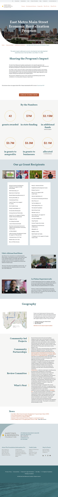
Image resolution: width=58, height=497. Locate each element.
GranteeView (23, 1)
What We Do (53, 6)
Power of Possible (34, 1)
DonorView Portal (33, 452)
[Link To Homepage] (7, 6)
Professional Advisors (31, 6)
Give (28, 1)
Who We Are (46, 6)
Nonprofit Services (6, 455)
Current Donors (18, 449)
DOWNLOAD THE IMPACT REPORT (29, 94)
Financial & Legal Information (27, 471)
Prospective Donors (19, 450)
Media (16, 456)
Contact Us (45, 1)
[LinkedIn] (43, 455)
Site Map (38, 471)
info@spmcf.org (25, 437)
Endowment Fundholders (20, 453)
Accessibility (16, 471)
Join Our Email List (52, 1)
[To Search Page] (12, 1)
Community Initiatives (20, 45)
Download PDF (40, 85)
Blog (40, 1)
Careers (31, 450)
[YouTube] (50, 455)
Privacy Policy (8, 471)
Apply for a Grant (33, 453)
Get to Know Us (5, 449)
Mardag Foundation (29, 473)
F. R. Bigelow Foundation (46, 471)
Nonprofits (40, 6)
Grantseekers (18, 455)
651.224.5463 (24, 439)
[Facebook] (45, 455)
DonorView (17, 1)
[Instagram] (47, 455)
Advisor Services (6, 453)
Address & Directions (34, 449)
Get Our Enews (46, 449)
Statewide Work (9, 45)
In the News (31, 455)
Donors (23, 6)
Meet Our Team (46, 450)
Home (3, 45)
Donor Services (5, 452)
